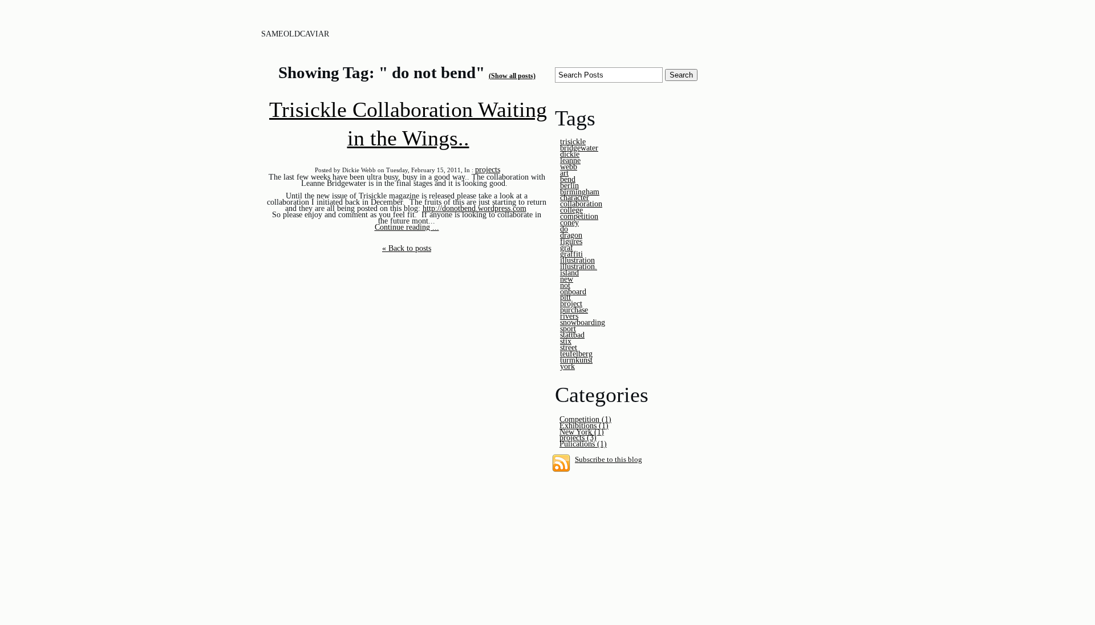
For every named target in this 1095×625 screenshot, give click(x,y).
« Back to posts (406, 248)
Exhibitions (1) (584, 425)
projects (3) (578, 437)
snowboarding (582, 322)
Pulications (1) (583, 443)
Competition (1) (585, 419)
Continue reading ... (407, 227)
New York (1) (581, 431)
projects (487, 169)
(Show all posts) (512, 76)
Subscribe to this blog (608, 459)
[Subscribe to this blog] (561, 463)
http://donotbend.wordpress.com (474, 208)
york (567, 366)
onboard (573, 291)
